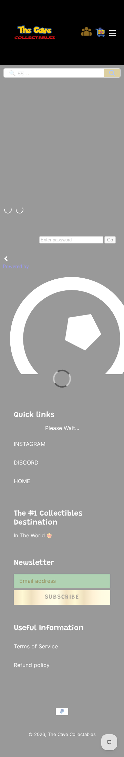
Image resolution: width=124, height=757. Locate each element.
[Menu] (112, 32)
